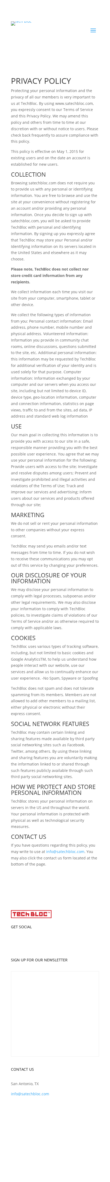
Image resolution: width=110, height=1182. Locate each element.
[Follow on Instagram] (65, 942)
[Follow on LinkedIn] (33, 942)
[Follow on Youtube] (76, 942)
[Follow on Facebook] (44, 942)
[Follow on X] (55, 942)
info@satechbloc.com (65, 851)
